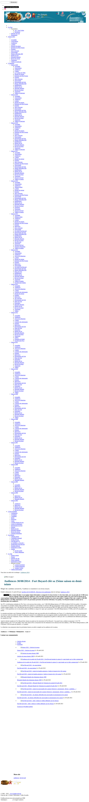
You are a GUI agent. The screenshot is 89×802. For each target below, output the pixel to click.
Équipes (13, 49)
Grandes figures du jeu (17, 522)
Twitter (19, 643)
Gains (12, 521)
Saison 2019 (14, 94)
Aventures (14, 514)
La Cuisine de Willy (20, 72)
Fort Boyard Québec (20, 282)
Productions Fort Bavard (18, 544)
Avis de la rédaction (20, 256)
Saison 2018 (14, 123)
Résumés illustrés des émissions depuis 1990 (29, 680)
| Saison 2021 (11, 36)
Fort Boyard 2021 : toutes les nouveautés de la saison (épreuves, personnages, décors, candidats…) (44, 692)
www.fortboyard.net (15, 793)
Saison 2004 (14, 492)
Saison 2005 (14, 481)
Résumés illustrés (16, 57)
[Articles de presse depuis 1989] (30, 653)
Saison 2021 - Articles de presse (26, 650)
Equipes (17, 295)
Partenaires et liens (16, 547)
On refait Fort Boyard (21, 231)
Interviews (17, 226)
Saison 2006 (14, 464)
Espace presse (15, 555)
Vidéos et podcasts (16, 62)
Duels (12, 518)
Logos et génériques (16, 524)
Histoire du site (15, 558)
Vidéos (16, 311)
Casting (13, 44)
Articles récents (21, 641)
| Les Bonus (11, 535)
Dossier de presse (16, 46)
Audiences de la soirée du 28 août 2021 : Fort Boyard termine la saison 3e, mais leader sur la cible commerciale (47, 662)
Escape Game (18, 550)
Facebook (20, 644)
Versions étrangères (20, 246)
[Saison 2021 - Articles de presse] (30, 647)
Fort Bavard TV (15, 541)
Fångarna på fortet (20, 339)
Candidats (14, 516)
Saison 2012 (14, 312)
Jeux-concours (15, 51)
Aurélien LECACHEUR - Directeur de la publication (36, 592)
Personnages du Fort (20, 82)
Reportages (14, 35)
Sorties (13, 549)
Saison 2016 (14, 181)
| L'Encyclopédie (12, 511)
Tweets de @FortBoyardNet (25, 706)
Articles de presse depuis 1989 (25, 656)
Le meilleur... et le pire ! (17, 543)
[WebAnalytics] (10, 800)
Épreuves (13, 519)
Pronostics (17, 303)
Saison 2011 (14, 342)
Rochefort (17, 32)
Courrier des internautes (21, 292)
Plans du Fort (18, 271)
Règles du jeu (15, 55)
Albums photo (18, 187)
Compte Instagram (20, 566)
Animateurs (14, 513)
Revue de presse (15, 58)
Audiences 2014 (25, 572)
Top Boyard (18, 242)
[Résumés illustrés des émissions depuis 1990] (33, 677)
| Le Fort (10, 27)
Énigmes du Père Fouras (18, 47)
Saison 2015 (14, 214)
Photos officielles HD (17, 54)
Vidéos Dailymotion (16, 569)
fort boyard (23, 778)
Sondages (17, 207)
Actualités (14, 40)
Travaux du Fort (19, 177)
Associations (14, 41)
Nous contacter (15, 560)
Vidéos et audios (19, 179)
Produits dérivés (15, 546)
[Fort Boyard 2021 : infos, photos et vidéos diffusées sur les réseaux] (40, 700)
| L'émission (11, 63)
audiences (16, 778)
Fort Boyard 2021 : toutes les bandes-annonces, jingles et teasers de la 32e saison (39, 674)
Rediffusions (18, 85)
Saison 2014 (14, 250)
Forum (13, 557)
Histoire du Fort (15, 33)
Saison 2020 (14, 65)
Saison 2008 (14, 419)
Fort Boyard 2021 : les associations (26, 668)
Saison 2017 (14, 151)
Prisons (13, 527)
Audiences (14, 43)
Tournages (14, 60)
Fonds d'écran (15, 539)
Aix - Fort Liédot (19, 30)
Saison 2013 (14, 284)
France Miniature (19, 552)
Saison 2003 (14, 500)
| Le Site (10, 554)
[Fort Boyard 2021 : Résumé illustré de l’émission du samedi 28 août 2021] (41, 683)
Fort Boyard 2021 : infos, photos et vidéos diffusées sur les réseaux (35, 703)
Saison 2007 (14, 442)
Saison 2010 (14, 369)
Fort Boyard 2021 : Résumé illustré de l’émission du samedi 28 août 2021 (37, 686)
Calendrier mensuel (16, 538)
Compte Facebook (20, 565)
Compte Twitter (19, 568)
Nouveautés (14, 52)
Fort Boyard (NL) (19, 340)
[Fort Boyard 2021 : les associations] (31, 665)
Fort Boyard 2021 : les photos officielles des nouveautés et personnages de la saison (40, 697)
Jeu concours (18, 298)
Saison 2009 (14, 394)
